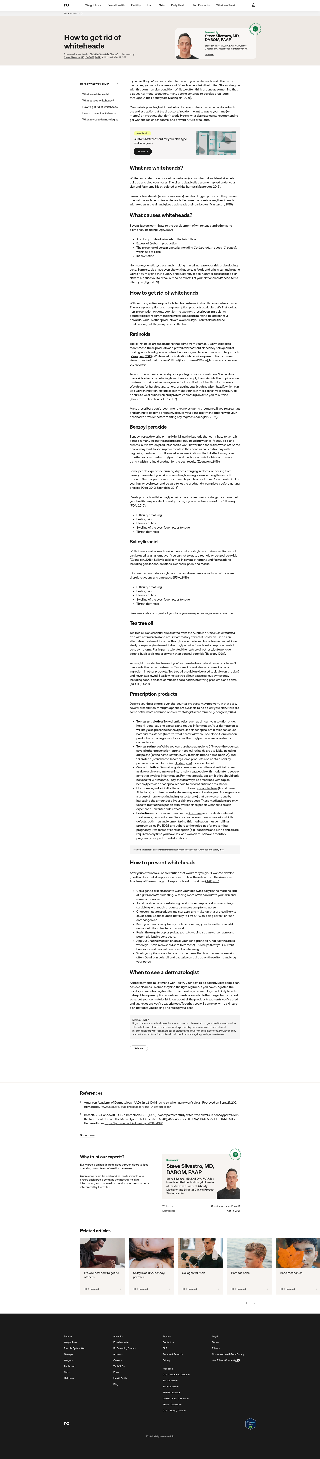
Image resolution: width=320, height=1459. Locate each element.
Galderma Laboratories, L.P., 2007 (153, 399)
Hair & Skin (75, 13)
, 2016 (140, 505)
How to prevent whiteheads (99, 113)
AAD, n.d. (212, 881)
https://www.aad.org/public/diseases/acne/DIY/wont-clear (131, 1107)
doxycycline (148, 771)
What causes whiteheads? (98, 100)
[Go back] (247, 1303)
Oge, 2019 (165, 230)
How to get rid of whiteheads (100, 106)
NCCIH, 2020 (140, 684)
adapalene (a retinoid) (196, 316)
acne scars (168, 936)
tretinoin (194, 755)
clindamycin (183, 763)
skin (132, 186)
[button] (100, 83)
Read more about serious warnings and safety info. (198, 849)
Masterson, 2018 (208, 186)
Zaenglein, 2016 (179, 98)
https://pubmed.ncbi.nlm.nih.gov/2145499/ (134, 1123)
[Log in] (253, 5)
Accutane (195, 813)
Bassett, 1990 (215, 654)
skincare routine (168, 873)
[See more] (254, 1303)
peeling (184, 374)
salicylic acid (197, 382)
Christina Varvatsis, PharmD (225, 1206)
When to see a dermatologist (100, 119)
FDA (134, 505)
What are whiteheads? (96, 94)
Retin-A (223, 755)
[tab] (93, 5)
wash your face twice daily (192, 891)
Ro (65, 13)
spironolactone (207, 788)
